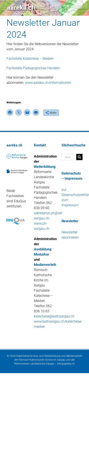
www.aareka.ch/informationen (48, 83)
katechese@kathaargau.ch (54, 316)
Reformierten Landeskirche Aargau (34, 363)
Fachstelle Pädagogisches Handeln (33, 68)
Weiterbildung (45, 167)
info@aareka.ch (66, 363)
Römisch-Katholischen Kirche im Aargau (42, 359)
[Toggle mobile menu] (80, 7)
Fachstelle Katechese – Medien (30, 59)
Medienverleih (45, 265)
